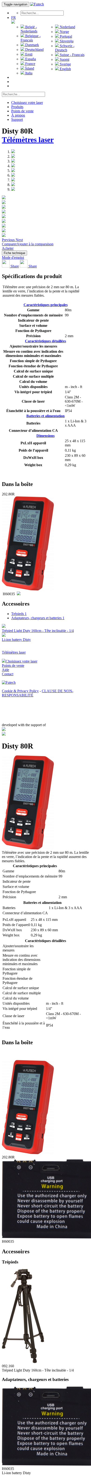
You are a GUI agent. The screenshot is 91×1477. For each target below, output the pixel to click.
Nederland (67, 27)
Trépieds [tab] (19, 614)
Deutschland (34, 50)
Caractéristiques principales (46, 305)
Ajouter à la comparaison (35, 244)
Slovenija (66, 41)
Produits (17, 107)
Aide (5, 670)
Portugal (65, 36)
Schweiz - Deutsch (64, 48)
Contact (7, 674)
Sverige (65, 64)
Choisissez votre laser (27, 103)
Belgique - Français (31, 38)
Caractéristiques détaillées (45, 341)
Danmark (31, 45)
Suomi (64, 59)
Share (14, 266)
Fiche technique (14, 253)
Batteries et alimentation (45, 416)
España (30, 59)
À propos (18, 115)
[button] (9, 240)
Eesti (28, 54)
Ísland (29, 68)
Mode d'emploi (13, 257)
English (65, 69)
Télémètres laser (28, 139)
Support (17, 119)
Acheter (8, 248)
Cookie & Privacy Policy (20, 691)
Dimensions (45, 436)
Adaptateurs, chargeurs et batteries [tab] (37, 618)
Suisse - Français (71, 55)
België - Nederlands (29, 29)
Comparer (9, 244)
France (29, 64)
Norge (64, 32)
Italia (28, 73)
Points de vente (22, 111)
